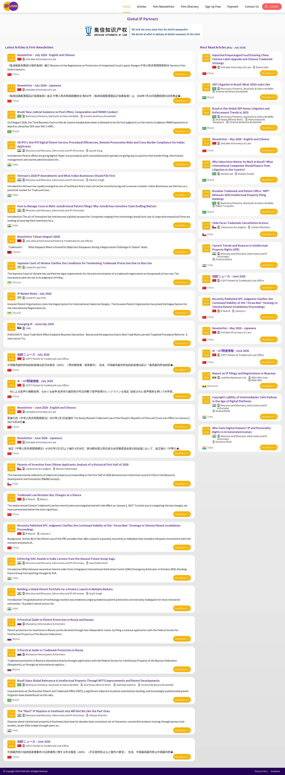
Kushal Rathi (223, 411)
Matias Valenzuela (66, 468)
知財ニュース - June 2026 (33, 741)
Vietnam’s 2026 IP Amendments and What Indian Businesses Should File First (66, 176)
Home (126, 6)
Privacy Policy (261, 771)
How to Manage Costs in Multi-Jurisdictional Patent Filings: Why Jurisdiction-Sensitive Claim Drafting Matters (87, 206)
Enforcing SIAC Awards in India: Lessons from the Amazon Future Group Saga (66, 559)
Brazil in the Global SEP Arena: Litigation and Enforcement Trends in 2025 (240, 110)
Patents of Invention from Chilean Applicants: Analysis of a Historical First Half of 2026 (72, 464)
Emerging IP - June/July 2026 (35, 324)
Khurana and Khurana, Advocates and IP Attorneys (55, 150)
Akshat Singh (96, 179)
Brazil (15, 131)
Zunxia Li (45, 533)
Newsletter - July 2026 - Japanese (39, 85)
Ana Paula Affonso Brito (97, 684)
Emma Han (262, 67)
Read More (181, 74)
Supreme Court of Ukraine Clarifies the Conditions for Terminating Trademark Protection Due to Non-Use (84, 263)
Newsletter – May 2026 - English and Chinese (240, 139)
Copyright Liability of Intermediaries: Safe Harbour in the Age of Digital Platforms (244, 399)
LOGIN (273, 6)
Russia (16, 638)
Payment (232, 6)
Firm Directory (190, 6)
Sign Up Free (213, 6)
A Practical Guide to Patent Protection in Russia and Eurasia (55, 620)
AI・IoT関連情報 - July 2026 (35, 381)
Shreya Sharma (98, 715)
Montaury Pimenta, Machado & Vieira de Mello (52, 116)
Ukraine (16, 282)
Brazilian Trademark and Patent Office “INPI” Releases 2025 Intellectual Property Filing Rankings (241, 195)
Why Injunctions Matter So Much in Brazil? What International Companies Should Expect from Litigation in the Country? (242, 165)
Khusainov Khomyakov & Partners (45, 623)
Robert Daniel (246, 173)
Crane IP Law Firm (36, 267)
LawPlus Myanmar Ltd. (234, 377)
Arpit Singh (95, 593)
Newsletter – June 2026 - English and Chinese (46, 407)
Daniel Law (227, 173)
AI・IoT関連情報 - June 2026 (230, 351)
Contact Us (252, 6)
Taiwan (16, 251)
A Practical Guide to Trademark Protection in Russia (50, 650)
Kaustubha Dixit (98, 563)
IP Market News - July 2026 (34, 293)
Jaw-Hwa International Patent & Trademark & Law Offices (59, 240)
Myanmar (212, 386)
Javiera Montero (260, 227)
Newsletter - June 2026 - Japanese (39, 438)
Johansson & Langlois (38, 468)
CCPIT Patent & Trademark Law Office (47, 358)
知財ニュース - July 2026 (33, 354)
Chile (15, 483)
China (15, 74)
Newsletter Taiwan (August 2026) (38, 236)
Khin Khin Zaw (260, 377)
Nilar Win (257, 380)
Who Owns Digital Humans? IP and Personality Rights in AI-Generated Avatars (241, 430)
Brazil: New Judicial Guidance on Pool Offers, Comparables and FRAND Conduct (67, 112)
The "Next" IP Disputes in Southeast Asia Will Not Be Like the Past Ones (63, 711)
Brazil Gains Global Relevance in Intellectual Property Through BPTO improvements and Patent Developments (88, 680)
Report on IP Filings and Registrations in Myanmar (244, 373)
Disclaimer (275, 771)
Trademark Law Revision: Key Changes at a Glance (49, 495)
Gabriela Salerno (126, 684)
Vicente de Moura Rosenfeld (100, 116)
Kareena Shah (224, 441)
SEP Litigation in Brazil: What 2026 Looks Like (241, 84)
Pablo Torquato (225, 206)
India (15, 164)
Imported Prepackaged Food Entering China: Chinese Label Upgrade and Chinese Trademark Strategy (242, 59)
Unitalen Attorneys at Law (41, 59)
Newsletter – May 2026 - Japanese (234, 328)
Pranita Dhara (224, 259)
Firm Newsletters (163, 6)
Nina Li (44, 499)
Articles (141, 6)
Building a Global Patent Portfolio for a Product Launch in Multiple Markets (65, 589)
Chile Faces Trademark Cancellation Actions (240, 223)
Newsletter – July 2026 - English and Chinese (46, 55)
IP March (30, 499)
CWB (28, 328)
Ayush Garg (95, 150)
